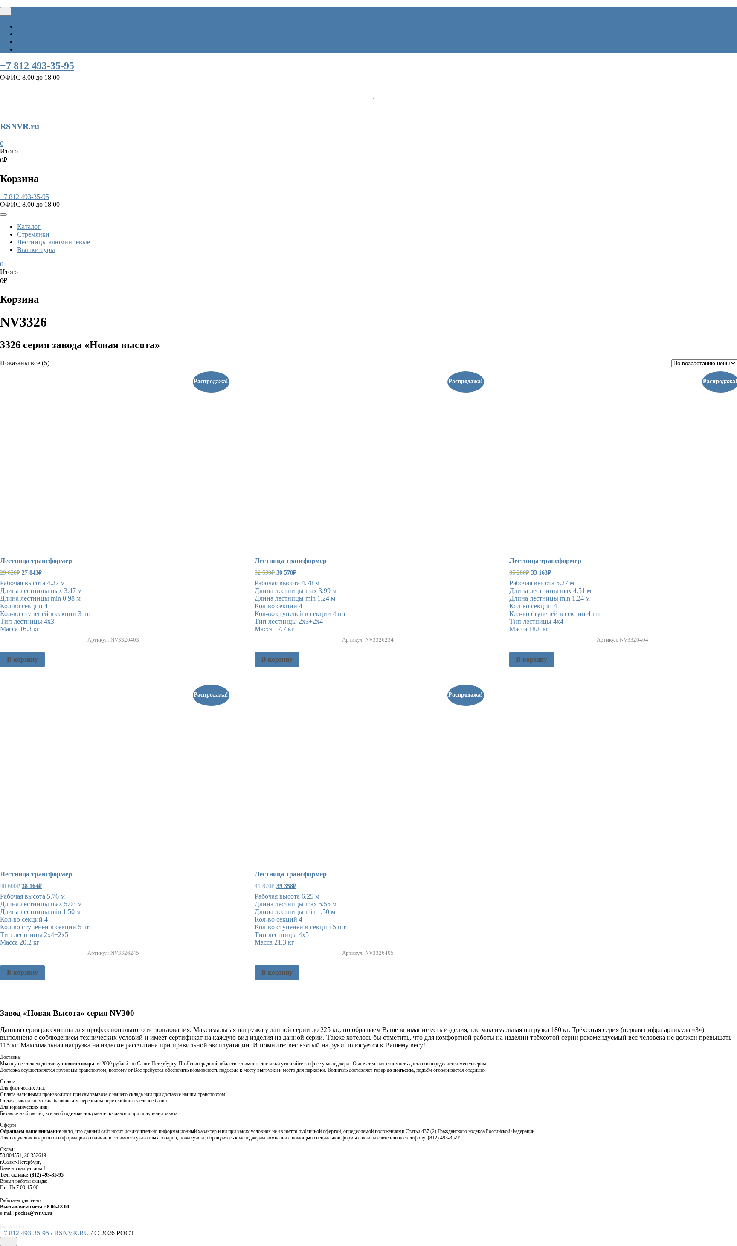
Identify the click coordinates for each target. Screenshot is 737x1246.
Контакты (31, 49)
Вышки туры (36, 249)
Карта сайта (12, 1226)
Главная (28, 26)
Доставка (30, 41)
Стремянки (33, 234)
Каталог (29, 226)
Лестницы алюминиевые (53, 242)
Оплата (27, 34)
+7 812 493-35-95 (37, 65)
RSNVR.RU (71, 1233)
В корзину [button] (22, 659)
